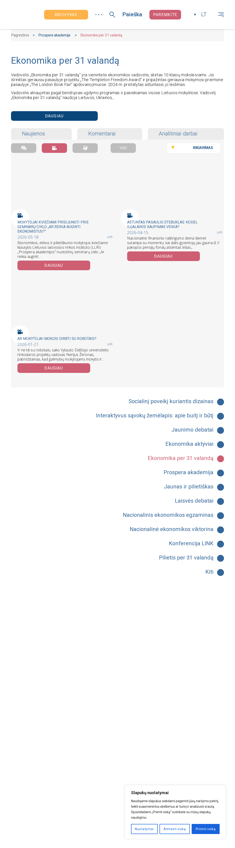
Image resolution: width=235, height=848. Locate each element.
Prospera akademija (54, 35)
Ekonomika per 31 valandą (180, 458)
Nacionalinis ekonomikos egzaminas (168, 515)
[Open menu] (221, 14)
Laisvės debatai (194, 501)
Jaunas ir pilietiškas (188, 487)
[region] (175, 812)
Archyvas (66, 14)
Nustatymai (144, 829)
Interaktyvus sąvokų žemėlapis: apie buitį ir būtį (154, 416)
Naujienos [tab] (33, 133)
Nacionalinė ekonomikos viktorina (171, 529)
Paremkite (165, 14)
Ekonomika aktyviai (189, 444)
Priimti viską (206, 829)
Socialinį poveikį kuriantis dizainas (171, 402)
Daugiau (54, 115)
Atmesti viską (175, 829)
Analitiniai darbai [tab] (178, 133)
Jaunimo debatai (192, 430)
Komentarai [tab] (102, 133)
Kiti (209, 572)
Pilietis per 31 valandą (186, 558)
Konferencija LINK (191, 544)
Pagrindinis (20, 35)
